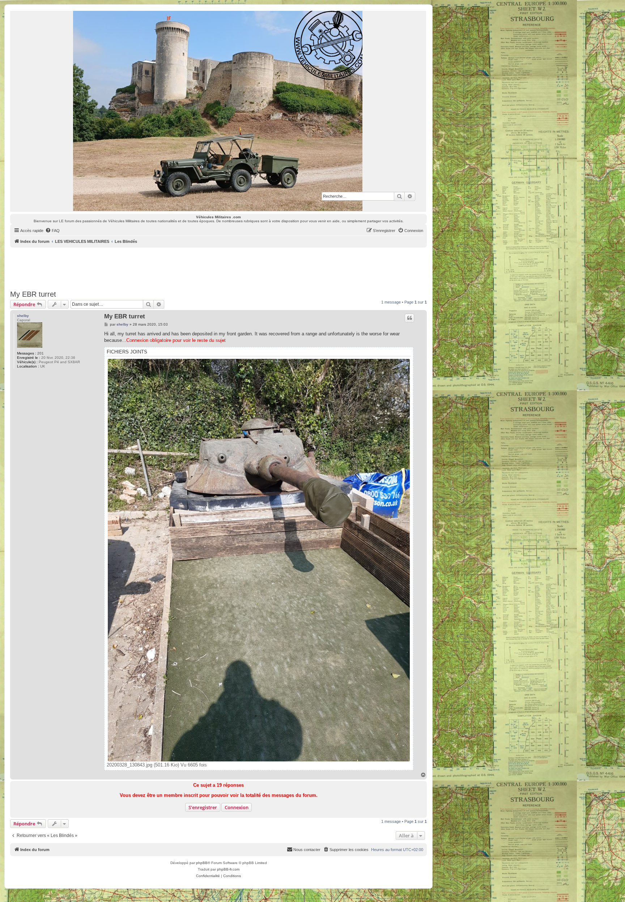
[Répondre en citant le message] (409, 318)
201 (40, 353)
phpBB (202, 863)
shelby (23, 316)
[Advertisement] (218, 267)
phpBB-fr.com (228, 869)
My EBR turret (33, 294)
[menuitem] (52, 230)
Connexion (236, 807)
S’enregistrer (202, 807)
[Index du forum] (218, 111)
